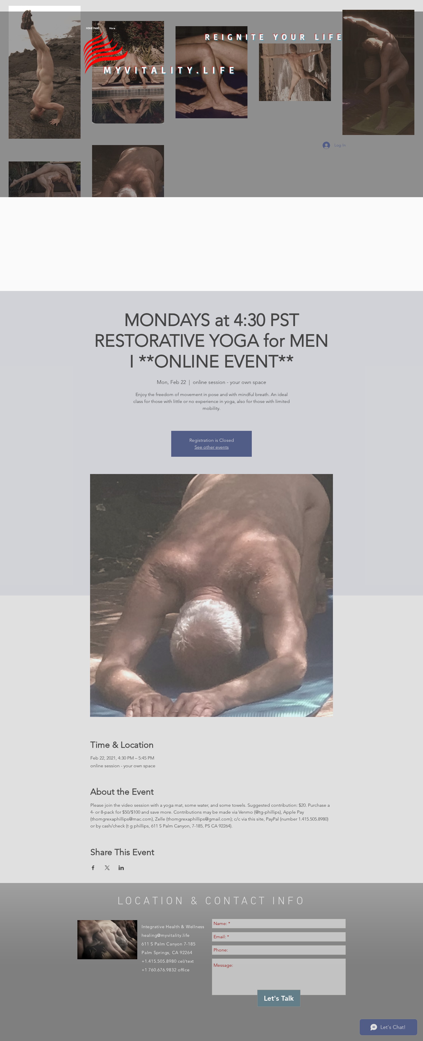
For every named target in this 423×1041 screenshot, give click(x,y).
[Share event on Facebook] (93, 867)
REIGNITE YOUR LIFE (275, 37)
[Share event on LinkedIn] (121, 867)
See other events (212, 447)
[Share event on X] (107, 867)
